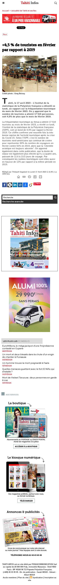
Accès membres (9, 578)
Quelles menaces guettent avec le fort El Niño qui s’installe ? (28, 370)
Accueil (5, 11)
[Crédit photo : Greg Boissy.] (29, 57)
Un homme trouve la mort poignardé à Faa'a (25, 363)
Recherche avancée (12, 201)
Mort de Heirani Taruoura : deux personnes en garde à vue (29, 378)
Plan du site (23, 578)
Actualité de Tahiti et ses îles (23, 11)
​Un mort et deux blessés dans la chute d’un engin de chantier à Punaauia (28, 355)
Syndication (38, 578)
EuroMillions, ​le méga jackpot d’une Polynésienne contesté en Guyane (28, 347)
